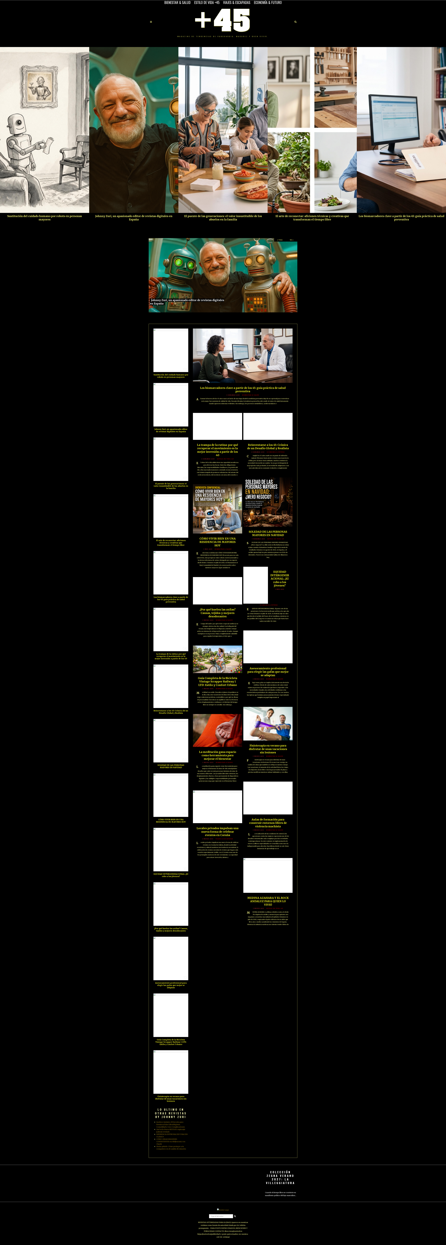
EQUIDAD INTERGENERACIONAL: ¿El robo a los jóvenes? (279, 578)
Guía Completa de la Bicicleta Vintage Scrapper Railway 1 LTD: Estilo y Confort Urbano (217, 682)
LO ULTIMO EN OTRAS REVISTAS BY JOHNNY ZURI (171, 1113)
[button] (235, 1216)
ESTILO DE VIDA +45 (207, 2)
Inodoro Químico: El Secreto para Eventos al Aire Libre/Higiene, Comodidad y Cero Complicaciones (170, 1124)
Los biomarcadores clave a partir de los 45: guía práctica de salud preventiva (401, 218)
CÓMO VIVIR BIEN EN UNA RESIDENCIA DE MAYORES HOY (218, 542)
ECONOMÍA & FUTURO (268, 2)
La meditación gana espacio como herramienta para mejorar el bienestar (217, 755)
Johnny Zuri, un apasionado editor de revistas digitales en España (133, 218)
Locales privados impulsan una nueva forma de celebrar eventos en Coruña (217, 832)
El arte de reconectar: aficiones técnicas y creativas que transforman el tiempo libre (312, 218)
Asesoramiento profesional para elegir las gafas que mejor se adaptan (268, 672)
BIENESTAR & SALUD (177, 2)
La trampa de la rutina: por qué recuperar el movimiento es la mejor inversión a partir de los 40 (217, 450)
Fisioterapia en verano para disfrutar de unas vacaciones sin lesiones (268, 749)
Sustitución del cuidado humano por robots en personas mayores (44, 218)
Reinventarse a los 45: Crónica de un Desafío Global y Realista (268, 446)
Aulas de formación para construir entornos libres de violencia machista (268, 823)
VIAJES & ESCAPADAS (236, 2)
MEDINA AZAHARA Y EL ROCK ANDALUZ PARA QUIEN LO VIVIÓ (268, 901)
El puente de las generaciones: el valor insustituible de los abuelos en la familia (223, 218)
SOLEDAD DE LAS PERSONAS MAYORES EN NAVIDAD (268, 533)
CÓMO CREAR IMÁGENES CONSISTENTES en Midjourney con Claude (170, 1141)
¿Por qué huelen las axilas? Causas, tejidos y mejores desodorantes (218, 613)
